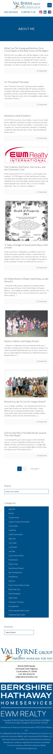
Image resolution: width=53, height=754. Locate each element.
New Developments (15, 572)
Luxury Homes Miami (16, 556)
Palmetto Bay (13, 577)
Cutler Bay (12, 530)
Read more (43, 71)
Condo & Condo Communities (19, 522)
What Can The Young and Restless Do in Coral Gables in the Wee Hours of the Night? (26, 49)
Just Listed (12, 543)
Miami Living (12, 564)
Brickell (11, 513)
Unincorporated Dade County (18, 611)
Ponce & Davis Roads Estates (19, 585)
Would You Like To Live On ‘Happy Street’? (25, 401)
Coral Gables (13, 526)
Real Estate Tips (14, 589)
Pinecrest (11, 581)
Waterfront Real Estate (16, 615)
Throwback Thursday (16, 602)
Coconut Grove (13, 518)
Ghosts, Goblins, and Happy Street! (21, 341)
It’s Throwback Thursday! (16, 82)
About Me (11, 509)
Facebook (50, 12)
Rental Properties (14, 594)
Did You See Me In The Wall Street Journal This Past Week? (25, 434)
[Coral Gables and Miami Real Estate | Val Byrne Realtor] (26, 5)
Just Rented (12, 547)
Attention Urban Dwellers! (17, 115)
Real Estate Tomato (39, 722)
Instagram (41, 12)
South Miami (12, 598)
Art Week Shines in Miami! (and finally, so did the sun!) (26, 280)
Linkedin (45, 12)
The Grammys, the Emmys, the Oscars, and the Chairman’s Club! (24, 168)
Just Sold (11, 551)
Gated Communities (15, 534)
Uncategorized (13, 606)
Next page (34, 469)
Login (17, 722)
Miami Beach (13, 560)
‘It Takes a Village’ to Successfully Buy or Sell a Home (26, 246)
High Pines (12, 539)
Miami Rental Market (15, 568)
